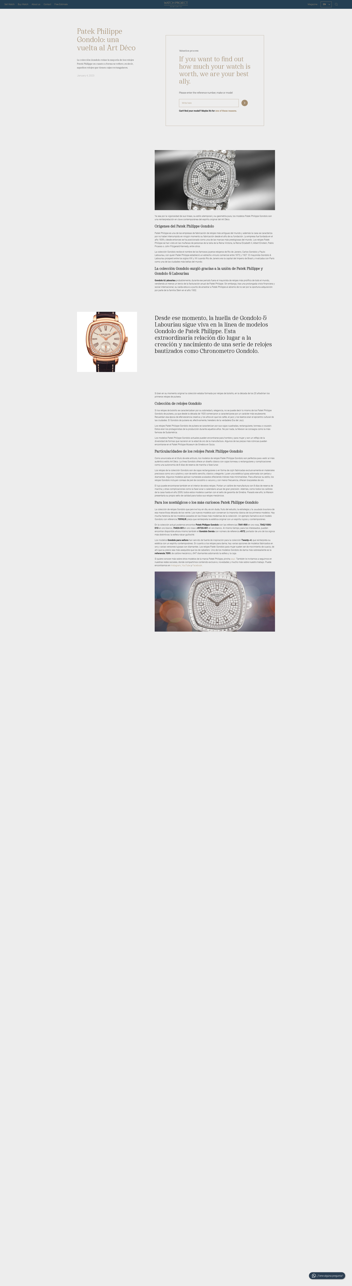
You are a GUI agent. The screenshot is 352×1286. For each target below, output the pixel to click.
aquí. (233, 559)
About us (36, 4)
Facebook (197, 565)
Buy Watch (23, 4)
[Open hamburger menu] (344, 4)
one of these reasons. (226, 111)
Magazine (312, 4)
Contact (47, 4)
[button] (244, 103)
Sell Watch (9, 4)
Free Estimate (61, 4)
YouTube (186, 565)
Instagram (176, 565)
